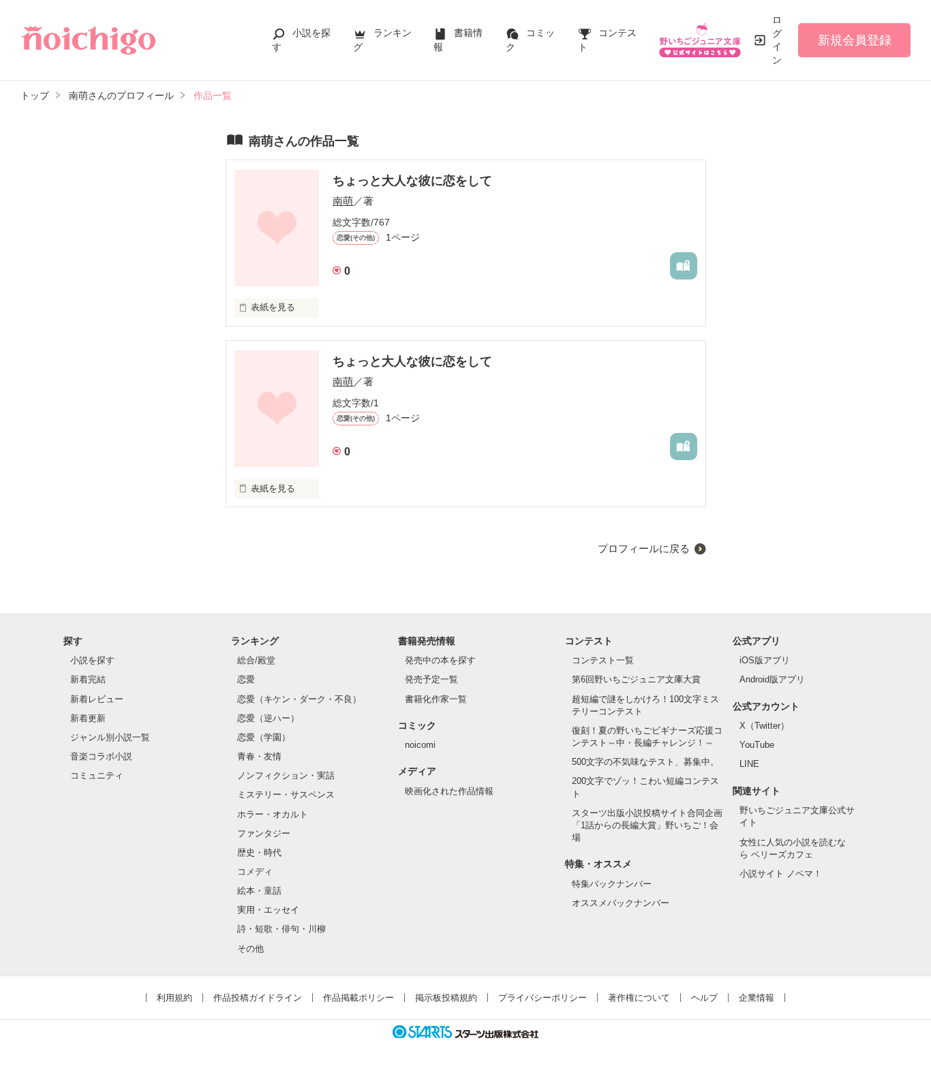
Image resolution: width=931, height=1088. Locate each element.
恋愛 (246, 679)
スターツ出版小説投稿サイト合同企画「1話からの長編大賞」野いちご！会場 (647, 825)
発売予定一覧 (431, 679)
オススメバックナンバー (620, 903)
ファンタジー (263, 833)
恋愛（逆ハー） (268, 718)
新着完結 (88, 679)
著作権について (639, 998)
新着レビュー (96, 699)
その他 (250, 948)
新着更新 (88, 718)
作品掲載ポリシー (358, 998)
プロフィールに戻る (644, 548)
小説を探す (92, 660)
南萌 (343, 201)
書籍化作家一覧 (436, 699)
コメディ (255, 871)
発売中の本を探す (440, 660)
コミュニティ (96, 775)
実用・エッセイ (268, 910)
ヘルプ (704, 998)
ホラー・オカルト (272, 814)
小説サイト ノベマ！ (780, 873)
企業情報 (756, 998)
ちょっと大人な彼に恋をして (412, 180)
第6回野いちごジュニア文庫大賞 (636, 679)
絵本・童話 (259, 891)
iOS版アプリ (764, 660)
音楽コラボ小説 (101, 756)
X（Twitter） (764, 726)
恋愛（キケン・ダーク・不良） (299, 699)
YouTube (756, 745)
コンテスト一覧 (603, 660)
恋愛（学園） (263, 737)
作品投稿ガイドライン (257, 998)
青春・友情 (259, 756)
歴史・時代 (259, 852)
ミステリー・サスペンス (286, 794)
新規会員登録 (854, 40)
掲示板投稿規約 (446, 998)
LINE (749, 764)
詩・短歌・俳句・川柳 (281, 929)
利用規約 (174, 998)
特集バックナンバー (612, 884)
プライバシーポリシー (542, 998)
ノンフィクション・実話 (286, 775)
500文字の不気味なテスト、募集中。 (645, 762)
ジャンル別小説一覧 (110, 737)
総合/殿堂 (256, 660)
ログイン (777, 39)
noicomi (420, 745)
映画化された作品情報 (449, 791)
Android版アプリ (772, 679)
